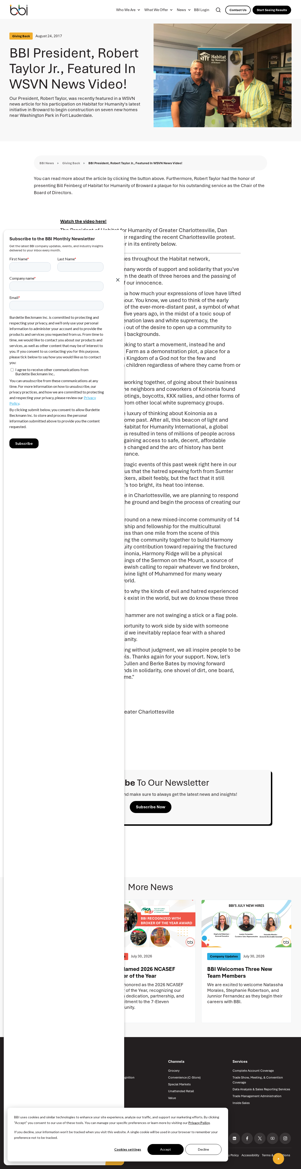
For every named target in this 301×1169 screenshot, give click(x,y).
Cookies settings (127, 1149)
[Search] (218, 10)
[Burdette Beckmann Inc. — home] (24, 10)
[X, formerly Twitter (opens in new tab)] (259, 1138)
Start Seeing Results (272, 10)
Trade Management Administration (257, 1096)
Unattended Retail (181, 1091)
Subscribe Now (150, 806)
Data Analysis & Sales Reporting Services (261, 1089)
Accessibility (250, 1155)
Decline (203, 1149)
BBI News (47, 163)
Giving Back (71, 163)
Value (172, 1098)
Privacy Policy (199, 1123)
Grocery (173, 1071)
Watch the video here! (83, 221)
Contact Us (238, 10)
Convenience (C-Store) (184, 1077)
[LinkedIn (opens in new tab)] (234, 1138)
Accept (165, 1149)
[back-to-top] (278, 1158)
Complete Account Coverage (253, 1071)
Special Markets (179, 1084)
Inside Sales (241, 1103)
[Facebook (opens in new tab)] (247, 1138)
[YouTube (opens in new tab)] (272, 1138)
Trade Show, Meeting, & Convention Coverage (258, 1079)
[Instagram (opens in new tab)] (285, 1138)
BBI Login (201, 10)
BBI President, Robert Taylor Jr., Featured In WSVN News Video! (135, 163)
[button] (127, 9)
